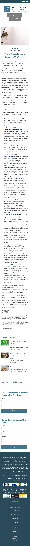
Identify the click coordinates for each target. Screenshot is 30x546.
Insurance (15, 531)
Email (2, 404)
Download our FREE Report (12, 382)
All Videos (15, 540)
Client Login (14, 15)
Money (15, 534)
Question (3, 436)
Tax (15, 533)
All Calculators (15, 542)
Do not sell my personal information (17, 478)
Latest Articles (15, 538)
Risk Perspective (15, 367)
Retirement (15, 525)
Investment (15, 527)
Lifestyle (15, 536)
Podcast (15, 19)
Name (3, 398)
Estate (15, 529)
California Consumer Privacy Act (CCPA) (19, 475)
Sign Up (14, 411)
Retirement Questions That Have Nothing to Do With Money (18, 356)
